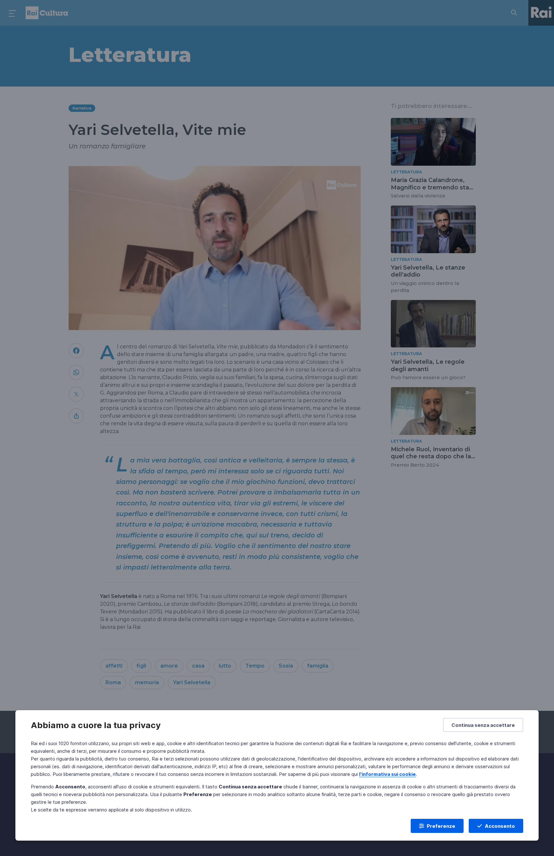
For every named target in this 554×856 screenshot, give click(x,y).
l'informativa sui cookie (387, 774)
